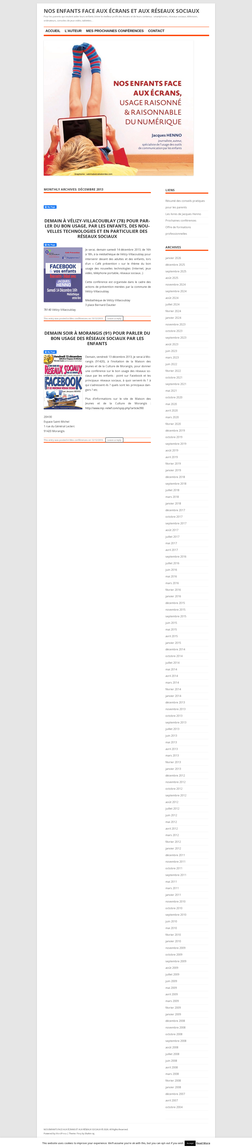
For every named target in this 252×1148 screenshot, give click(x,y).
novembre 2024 (175, 284)
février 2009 (173, 1008)
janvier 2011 (173, 895)
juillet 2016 (172, 563)
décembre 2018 (175, 477)
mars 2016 (172, 583)
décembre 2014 (175, 649)
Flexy (79, 1133)
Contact (156, 31)
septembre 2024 (175, 291)
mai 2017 (171, 543)
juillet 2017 (172, 537)
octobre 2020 (173, 397)
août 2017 (171, 530)
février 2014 (173, 689)
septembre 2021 (175, 384)
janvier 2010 (173, 941)
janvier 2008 (173, 1087)
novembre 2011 (175, 861)
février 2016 (173, 590)
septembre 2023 (175, 337)
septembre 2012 (175, 795)
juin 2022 (171, 364)
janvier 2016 (173, 596)
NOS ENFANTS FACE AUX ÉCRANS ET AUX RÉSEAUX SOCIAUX (121, 11)
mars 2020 (172, 417)
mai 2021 (171, 391)
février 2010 (173, 935)
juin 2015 (171, 623)
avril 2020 (171, 410)
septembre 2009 (175, 961)
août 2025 (171, 278)
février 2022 (173, 371)
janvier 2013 (173, 769)
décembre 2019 (175, 430)
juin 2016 (171, 570)
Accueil (52, 31)
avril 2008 (171, 1067)
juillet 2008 (172, 1054)
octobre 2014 (173, 656)
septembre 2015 (175, 616)
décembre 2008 (175, 1021)
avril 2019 (171, 457)
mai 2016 (171, 576)
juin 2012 (171, 815)
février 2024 (173, 311)
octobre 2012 (173, 789)
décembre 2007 (175, 1094)
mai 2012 (171, 822)
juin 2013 (171, 735)
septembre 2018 (175, 483)
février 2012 (173, 842)
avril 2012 (171, 828)
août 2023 (171, 344)
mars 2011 (172, 888)
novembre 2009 (175, 948)
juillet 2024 (172, 304)
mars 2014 (172, 682)
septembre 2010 (175, 915)
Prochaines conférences (180, 220)
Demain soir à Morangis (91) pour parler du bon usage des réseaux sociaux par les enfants (97, 338)
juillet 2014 (172, 663)
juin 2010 (171, 921)
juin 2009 (171, 981)
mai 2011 (171, 882)
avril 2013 (171, 749)
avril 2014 (171, 676)
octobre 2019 (173, 437)
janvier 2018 (173, 503)
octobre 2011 (173, 868)
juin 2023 (171, 351)
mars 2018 (172, 497)
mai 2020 (171, 404)
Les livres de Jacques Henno (183, 214)
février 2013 (173, 762)
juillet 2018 (172, 490)
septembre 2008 (175, 1041)
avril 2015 (171, 636)
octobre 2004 (173, 1107)
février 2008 (173, 1080)
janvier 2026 (173, 258)
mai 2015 (171, 629)
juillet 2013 (172, 729)
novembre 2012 (175, 782)
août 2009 (171, 968)
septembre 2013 (175, 722)
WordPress (61, 1133)
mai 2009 (171, 988)
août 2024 (171, 298)
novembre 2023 (175, 324)
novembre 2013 (175, 709)
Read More (203, 1143)
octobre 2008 (173, 1034)
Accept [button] (190, 1143)
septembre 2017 (175, 523)
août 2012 (171, 802)
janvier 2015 (173, 643)
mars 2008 (172, 1074)
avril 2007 (171, 1100)
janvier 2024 (173, 318)
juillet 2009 (172, 974)
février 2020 (173, 424)
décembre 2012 (175, 775)
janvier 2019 (173, 470)
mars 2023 (172, 357)
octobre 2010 (173, 908)
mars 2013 (172, 755)
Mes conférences (79, 318)
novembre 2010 (175, 901)
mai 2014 (171, 669)
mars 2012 (172, 835)
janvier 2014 (173, 696)
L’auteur (73, 31)
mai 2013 (171, 742)
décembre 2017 (175, 510)
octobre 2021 (173, 377)
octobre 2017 (173, 517)
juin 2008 (171, 1061)
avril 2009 (171, 994)
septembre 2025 (175, 271)
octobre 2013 (173, 716)
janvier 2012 (173, 848)
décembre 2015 (175, 603)
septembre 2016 (175, 556)
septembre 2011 (175, 875)
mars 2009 (172, 1001)
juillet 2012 (172, 808)
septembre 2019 (175, 444)
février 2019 (173, 463)
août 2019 (171, 450)
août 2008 (171, 1047)
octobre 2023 (173, 331)
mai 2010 (171, 928)
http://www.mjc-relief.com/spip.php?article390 (114, 408)
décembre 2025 (175, 265)
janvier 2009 (173, 1014)
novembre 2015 (175, 609)
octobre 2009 (173, 954)
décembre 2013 (175, 702)
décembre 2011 (175, 855)
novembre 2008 (175, 1027)
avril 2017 (171, 550)
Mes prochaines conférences (115, 31)
